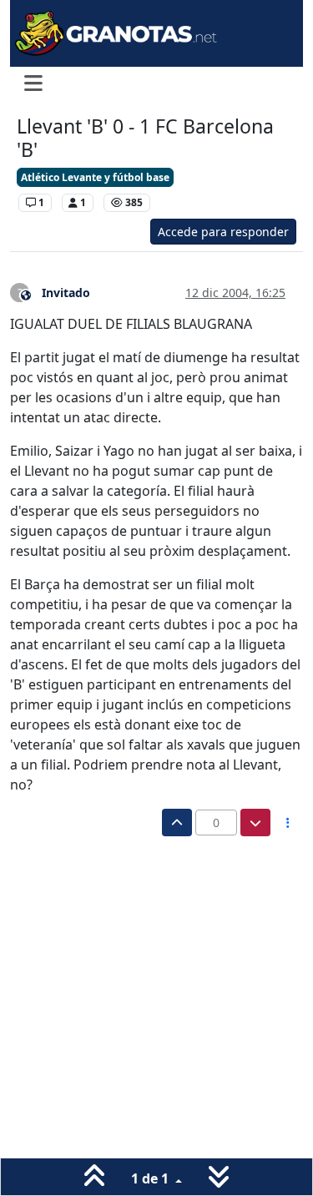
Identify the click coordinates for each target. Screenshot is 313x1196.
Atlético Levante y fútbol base (95, 177)
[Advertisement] (156, 1001)
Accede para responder (223, 232)
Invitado (66, 292)
